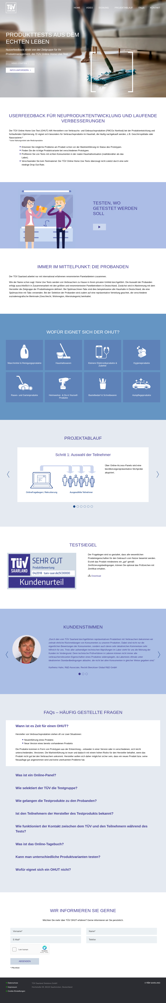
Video (89, 8)
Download (96, 576)
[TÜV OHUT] (11, 8)
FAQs (141, 8)
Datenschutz (13, 983)
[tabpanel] (83, 474)
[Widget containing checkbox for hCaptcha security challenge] (30, 949)
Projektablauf (124, 8)
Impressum (12, 987)
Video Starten (19, 63)
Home (77, 8)
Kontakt (155, 8)
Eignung (104, 8)
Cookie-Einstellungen (16, 991)
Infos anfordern (19, 70)
